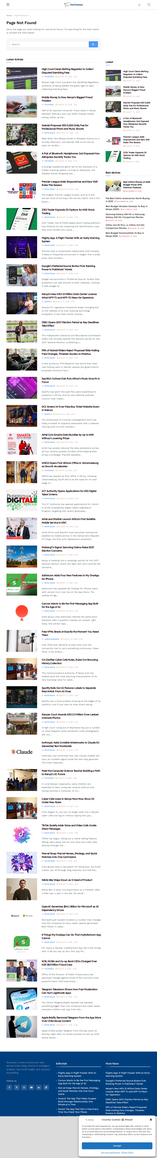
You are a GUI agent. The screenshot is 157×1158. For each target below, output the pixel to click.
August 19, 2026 (65, 386)
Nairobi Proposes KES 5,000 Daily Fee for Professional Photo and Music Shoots (136, 105)
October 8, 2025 (129, 209)
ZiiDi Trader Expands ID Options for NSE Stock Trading (135, 155)
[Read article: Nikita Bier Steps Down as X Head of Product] (21, 889)
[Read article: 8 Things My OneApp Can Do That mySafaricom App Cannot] (21, 944)
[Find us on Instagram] (24, 1087)
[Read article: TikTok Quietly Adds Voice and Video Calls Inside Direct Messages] (21, 835)
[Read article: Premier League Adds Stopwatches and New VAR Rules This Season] (21, 191)
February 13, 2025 (129, 236)
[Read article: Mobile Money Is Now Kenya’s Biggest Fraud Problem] (21, 106)
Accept (117, 1145)
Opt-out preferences (110, 1152)
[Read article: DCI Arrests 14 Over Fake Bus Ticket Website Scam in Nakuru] (21, 416)
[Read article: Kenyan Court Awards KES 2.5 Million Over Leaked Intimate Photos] (21, 724)
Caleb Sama (49, 861)
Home (9, 15)
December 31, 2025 (133, 191)
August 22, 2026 (65, 189)
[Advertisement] (129, 33)
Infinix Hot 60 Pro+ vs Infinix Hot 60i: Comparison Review (125, 226)
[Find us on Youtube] (31, 1087)
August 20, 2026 (70, 639)
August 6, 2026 (65, 942)
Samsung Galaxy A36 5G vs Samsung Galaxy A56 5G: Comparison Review (125, 216)
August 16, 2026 (65, 611)
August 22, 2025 (136, 228)
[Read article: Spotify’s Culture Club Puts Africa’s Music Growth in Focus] (21, 388)
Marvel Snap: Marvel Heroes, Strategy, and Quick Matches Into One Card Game (78, 1091)
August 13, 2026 (65, 667)
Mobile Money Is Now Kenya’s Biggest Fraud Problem (134, 90)
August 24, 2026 (64, 77)
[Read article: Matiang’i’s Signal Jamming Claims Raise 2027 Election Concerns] (21, 556)
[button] (150, 1119)
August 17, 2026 (65, 555)
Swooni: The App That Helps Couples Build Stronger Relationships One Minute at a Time (77, 1101)
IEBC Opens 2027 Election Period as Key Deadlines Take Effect (127, 1101)
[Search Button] (149, 4)
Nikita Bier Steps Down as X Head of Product (67, 879)
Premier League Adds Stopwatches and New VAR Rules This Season (136, 140)
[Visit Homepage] (73, 4)
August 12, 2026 (65, 695)
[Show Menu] (7, 4)
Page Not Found (21, 15)
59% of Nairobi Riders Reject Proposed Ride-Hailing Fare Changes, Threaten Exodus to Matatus (126, 1110)
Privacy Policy (127, 1152)
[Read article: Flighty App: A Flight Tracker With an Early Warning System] (21, 247)
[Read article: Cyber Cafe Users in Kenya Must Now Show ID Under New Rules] (21, 808)
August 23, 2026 (64, 161)
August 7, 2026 (65, 861)
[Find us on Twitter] (17, 1087)
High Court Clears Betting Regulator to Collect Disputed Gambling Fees (135, 74)
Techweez (49, 77)
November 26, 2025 (124, 201)
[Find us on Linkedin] (39, 1087)
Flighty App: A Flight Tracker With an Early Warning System (77, 1074)
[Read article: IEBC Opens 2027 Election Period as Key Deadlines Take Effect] (21, 331)
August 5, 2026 (65, 997)
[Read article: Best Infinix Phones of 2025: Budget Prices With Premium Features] (113, 186)
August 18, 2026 (65, 499)
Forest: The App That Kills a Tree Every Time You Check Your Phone (78, 1111)
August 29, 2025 (114, 220)
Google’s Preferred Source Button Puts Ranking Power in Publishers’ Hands (126, 1082)
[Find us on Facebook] (9, 1087)
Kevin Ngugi (49, 133)
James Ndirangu (51, 639)
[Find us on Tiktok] (46, 1087)
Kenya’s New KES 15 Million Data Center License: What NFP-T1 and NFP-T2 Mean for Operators (126, 1091)
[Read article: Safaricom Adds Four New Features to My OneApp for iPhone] (21, 585)
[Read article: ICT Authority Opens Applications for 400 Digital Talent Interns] (21, 500)
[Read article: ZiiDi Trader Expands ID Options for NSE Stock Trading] (21, 219)
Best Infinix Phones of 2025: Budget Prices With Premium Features (136, 185)
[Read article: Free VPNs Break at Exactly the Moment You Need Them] (21, 641)
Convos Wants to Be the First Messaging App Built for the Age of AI (79, 1082)
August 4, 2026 (65, 1025)
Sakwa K (48, 302)
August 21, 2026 (65, 217)
